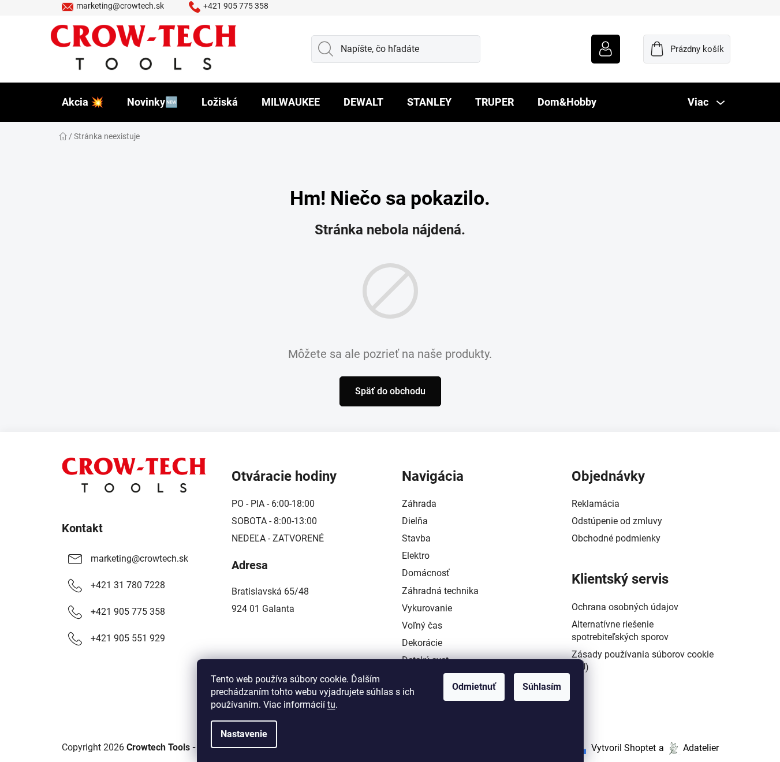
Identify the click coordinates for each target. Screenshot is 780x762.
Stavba (416, 538)
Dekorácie (422, 642)
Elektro (416, 555)
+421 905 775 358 (235, 5)
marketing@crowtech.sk (120, 5)
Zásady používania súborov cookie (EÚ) (643, 661)
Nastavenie (244, 734)
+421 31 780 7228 (128, 585)
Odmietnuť (474, 686)
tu (331, 704)
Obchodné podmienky (616, 538)
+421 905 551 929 (128, 638)
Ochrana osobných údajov (625, 607)
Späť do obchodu (390, 391)
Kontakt (82, 528)
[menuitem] (82, 102)
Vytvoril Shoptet (623, 747)
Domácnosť (426, 572)
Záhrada (419, 503)
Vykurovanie (427, 608)
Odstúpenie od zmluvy (617, 521)
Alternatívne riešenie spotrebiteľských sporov (620, 631)
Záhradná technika (440, 590)
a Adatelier (689, 747)
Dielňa (415, 521)
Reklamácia (595, 503)
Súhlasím (542, 686)
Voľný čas (422, 625)
